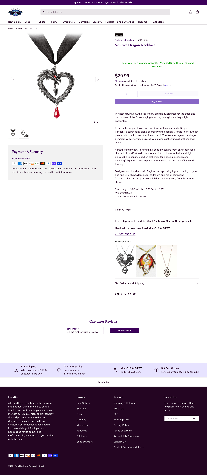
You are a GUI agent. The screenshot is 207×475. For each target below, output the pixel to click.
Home (10, 28)
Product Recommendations (128, 447)
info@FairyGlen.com (75, 373)
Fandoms (142, 21)
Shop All (81, 408)
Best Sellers (15, 21)
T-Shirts (40, 21)
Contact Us (119, 441)
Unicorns (97, 21)
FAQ (115, 414)
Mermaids (84, 21)
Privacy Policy (121, 425)
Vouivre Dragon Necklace (26, 28)
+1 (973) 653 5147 (125, 234)
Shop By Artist (125, 21)
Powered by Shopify (37, 466)
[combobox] (105, 12)
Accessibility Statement (126, 436)
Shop (27, 21)
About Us (118, 408)
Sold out (169, 93)
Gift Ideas (158, 21)
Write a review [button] (124, 330)
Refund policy (121, 419)
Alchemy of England (125, 40)
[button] (197, 12)
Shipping (119, 81)
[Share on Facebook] (129, 293)
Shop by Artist (84, 441)
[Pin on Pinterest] (134, 293)
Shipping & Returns (124, 402)
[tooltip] (125, 261)
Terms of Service (122, 430)
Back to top (103, 382)
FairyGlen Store (21, 466)
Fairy (54, 21)
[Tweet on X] (124, 293)
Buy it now (156, 101)
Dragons (68, 21)
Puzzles (109, 21)
